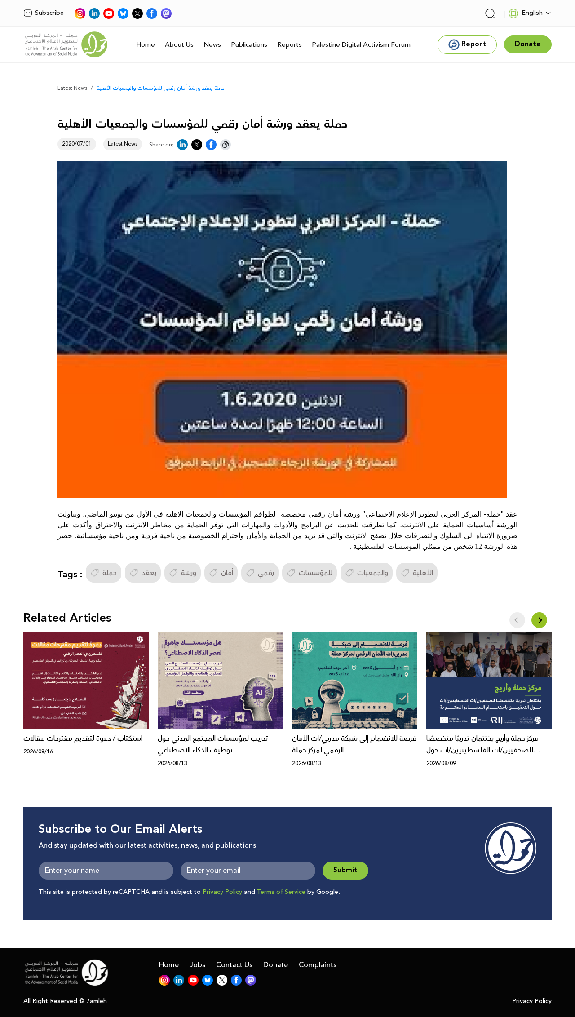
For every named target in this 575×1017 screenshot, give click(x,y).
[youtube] (108, 13)
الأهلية (423, 572)
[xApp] (137, 13)
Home (145, 45)
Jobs (197, 965)
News (212, 45)
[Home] (66, 44)
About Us (179, 45)
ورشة (188, 572)
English (532, 13)
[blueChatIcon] (123, 13)
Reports (289, 45)
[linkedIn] (94, 13)
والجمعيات (372, 572)
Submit (345, 870)
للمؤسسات (315, 572)
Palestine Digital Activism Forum (361, 45)
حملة (109, 572)
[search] (490, 13)
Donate (275, 965)
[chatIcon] (166, 13)
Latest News (72, 88)
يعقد (149, 572)
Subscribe (49, 13)
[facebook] (151, 13)
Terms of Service (281, 892)
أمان (227, 572)
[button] (539, 620)
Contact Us (234, 965)
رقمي (266, 572)
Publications (249, 45)
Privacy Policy (222, 892)
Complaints (317, 965)
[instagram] (80, 13)
